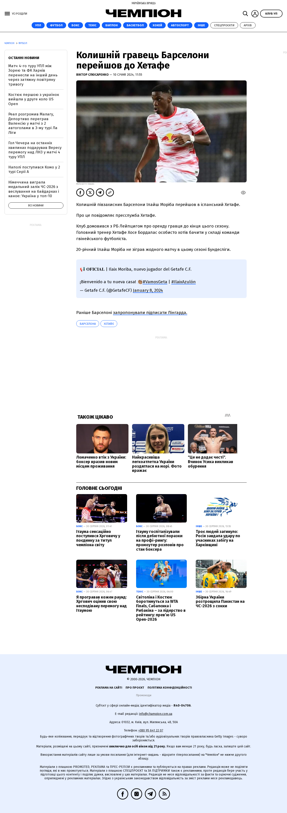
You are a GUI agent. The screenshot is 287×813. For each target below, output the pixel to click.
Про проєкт (135, 687)
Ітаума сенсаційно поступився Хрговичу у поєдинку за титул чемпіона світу (98, 538)
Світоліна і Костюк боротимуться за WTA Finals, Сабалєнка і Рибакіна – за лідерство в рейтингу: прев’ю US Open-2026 (161, 608)
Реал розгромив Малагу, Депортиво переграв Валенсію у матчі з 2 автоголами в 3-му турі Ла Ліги (32, 123)
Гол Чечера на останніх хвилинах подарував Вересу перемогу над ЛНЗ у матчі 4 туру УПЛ (34, 150)
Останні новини (23, 58)
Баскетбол (135, 25)
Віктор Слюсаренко (92, 75)
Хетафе (109, 323)
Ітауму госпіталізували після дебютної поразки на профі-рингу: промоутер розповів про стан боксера (160, 540)
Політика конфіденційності (170, 687)
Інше (201, 25)
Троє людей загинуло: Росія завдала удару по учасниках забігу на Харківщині (218, 538)
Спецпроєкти (224, 25)
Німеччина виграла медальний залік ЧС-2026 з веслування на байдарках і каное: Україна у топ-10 (33, 189)
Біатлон (111, 25)
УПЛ (38, 25)
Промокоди (143, 695)
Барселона (88, 323)
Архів (248, 25)
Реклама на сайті (108, 687)
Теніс (92, 25)
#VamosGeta (155, 281)
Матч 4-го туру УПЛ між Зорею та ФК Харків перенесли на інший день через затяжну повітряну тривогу (32, 75)
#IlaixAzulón (183, 281)
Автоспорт (180, 25)
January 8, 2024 (148, 290)
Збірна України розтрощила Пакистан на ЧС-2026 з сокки (220, 602)
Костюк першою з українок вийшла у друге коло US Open (33, 99)
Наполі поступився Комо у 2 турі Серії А (34, 169)
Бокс (75, 25)
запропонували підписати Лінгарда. (150, 312)
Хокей (157, 25)
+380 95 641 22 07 (150, 730)
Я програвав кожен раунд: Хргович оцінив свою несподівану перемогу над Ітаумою (101, 604)
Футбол (56, 25)
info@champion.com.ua (155, 714)
